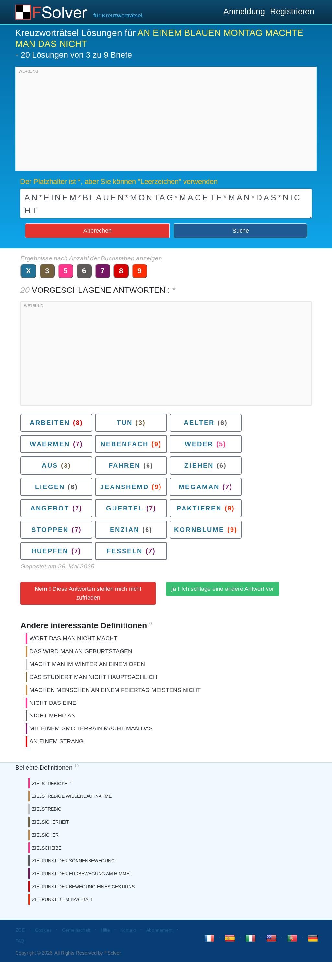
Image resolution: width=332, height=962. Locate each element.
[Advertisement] (166, 120)
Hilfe (105, 930)
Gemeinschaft (76, 930)
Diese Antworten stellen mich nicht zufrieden (88, 593)
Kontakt (128, 930)
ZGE (20, 930)
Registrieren (292, 11)
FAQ (19, 941)
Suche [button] (240, 230)
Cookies (43, 930)
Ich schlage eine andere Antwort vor (222, 589)
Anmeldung (244, 11)
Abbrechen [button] (97, 230)
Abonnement (159, 930)
